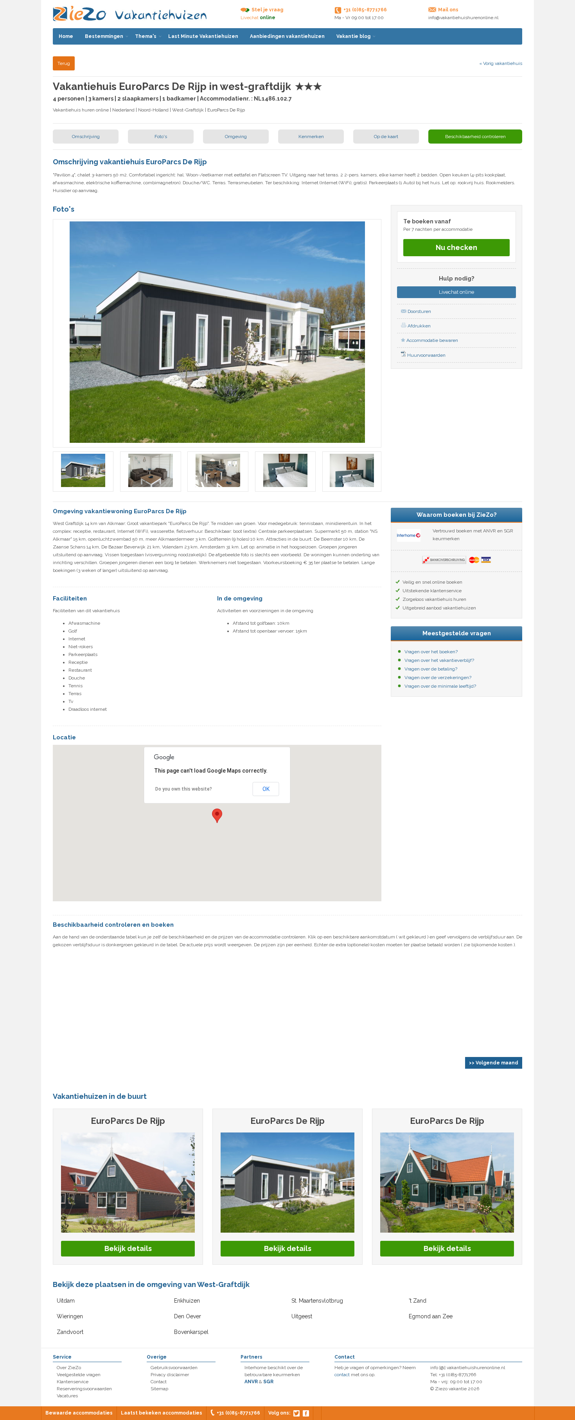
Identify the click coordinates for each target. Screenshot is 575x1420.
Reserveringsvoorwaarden (84, 1388)
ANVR (251, 1381)
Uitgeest (301, 1316)
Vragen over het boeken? (431, 651)
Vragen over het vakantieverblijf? (439, 660)
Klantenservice (72, 1381)
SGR (268, 1381)
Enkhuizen (187, 1301)
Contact (159, 1381)
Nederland (123, 110)
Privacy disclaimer (170, 1374)
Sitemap (159, 1388)
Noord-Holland (153, 110)
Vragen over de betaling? (430, 669)
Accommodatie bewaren (431, 340)
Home (66, 36)
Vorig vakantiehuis (500, 63)
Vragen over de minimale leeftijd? (440, 686)
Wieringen (70, 1316)
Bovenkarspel (191, 1332)
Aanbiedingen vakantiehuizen (287, 36)
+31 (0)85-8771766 (238, 1413)
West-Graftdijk (188, 110)
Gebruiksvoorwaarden (174, 1367)
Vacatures (67, 1395)
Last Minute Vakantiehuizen (203, 36)
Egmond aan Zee (431, 1316)
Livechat (456, 292)
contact (342, 1374)
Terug (64, 63)
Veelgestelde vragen (79, 1374)
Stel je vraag (267, 10)
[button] (217, 816)
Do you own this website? (183, 789)
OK (266, 789)
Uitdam (66, 1301)
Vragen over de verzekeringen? (437, 677)
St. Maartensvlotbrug (317, 1301)
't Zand (417, 1301)
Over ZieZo (69, 1367)
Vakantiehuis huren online (81, 110)
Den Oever (187, 1316)
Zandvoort (70, 1332)
